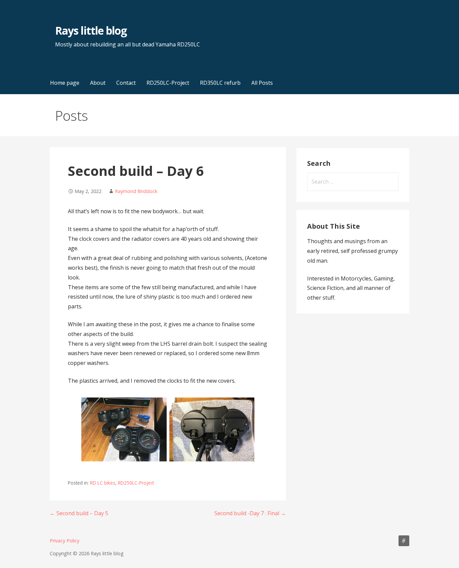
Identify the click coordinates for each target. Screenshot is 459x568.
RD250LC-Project (168, 82)
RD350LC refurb (220, 82)
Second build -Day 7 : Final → (250, 513)
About (98, 82)
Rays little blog (91, 30)
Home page (64, 82)
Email (404, 540)
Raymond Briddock (136, 191)
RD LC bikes (102, 483)
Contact (126, 82)
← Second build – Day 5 (79, 513)
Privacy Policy (64, 540)
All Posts (262, 82)
